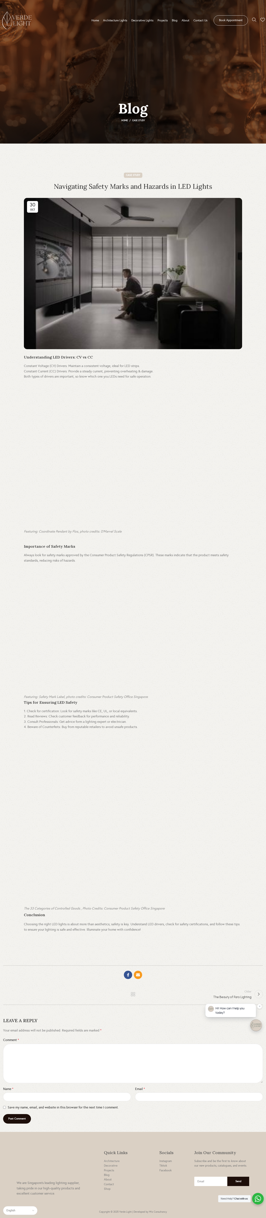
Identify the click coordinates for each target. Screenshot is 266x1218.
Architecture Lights (115, 20)
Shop (107, 1189)
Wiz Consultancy (158, 1211)
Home (95, 20)
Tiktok (163, 1165)
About (185, 20)
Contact (109, 1184)
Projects (163, 20)
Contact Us (200, 20)
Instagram (165, 1161)
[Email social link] (138, 975)
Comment (11, 1040)
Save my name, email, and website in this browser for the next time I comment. (63, 1107)
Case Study (138, 120)
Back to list (133, 994)
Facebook (165, 1170)
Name (8, 1089)
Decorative (110, 1165)
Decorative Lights (142, 20)
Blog (174, 20)
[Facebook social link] (128, 975)
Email (140, 1089)
